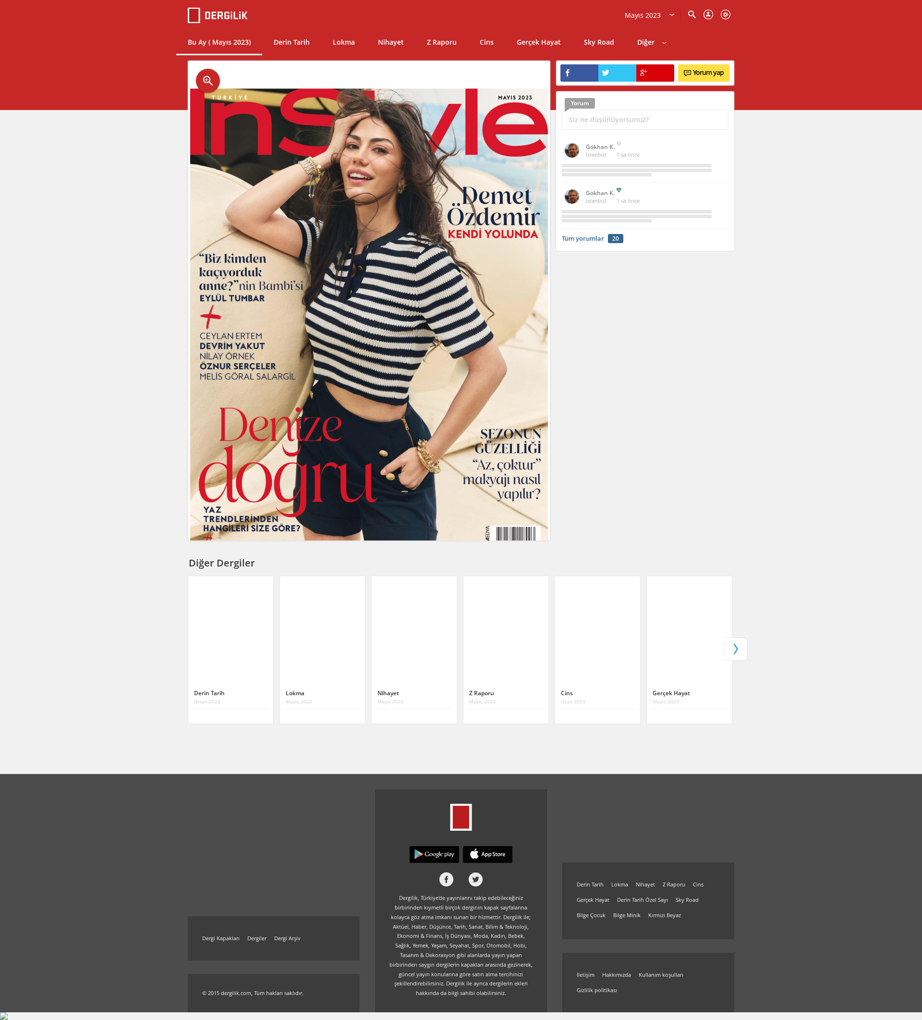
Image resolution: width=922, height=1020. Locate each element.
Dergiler (257, 938)
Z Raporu (442, 42)
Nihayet (391, 42)
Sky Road (599, 42)
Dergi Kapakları (221, 938)
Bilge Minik (627, 915)
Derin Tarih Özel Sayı (642, 899)
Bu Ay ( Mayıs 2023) (219, 42)
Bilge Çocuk (591, 915)
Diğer (646, 42)
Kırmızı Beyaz (664, 915)
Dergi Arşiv (287, 938)
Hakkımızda (616, 974)
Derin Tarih (292, 42)
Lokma (344, 42)
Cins (487, 42)
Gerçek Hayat (539, 42)
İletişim (585, 974)
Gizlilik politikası (597, 990)
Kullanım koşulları (661, 974)
